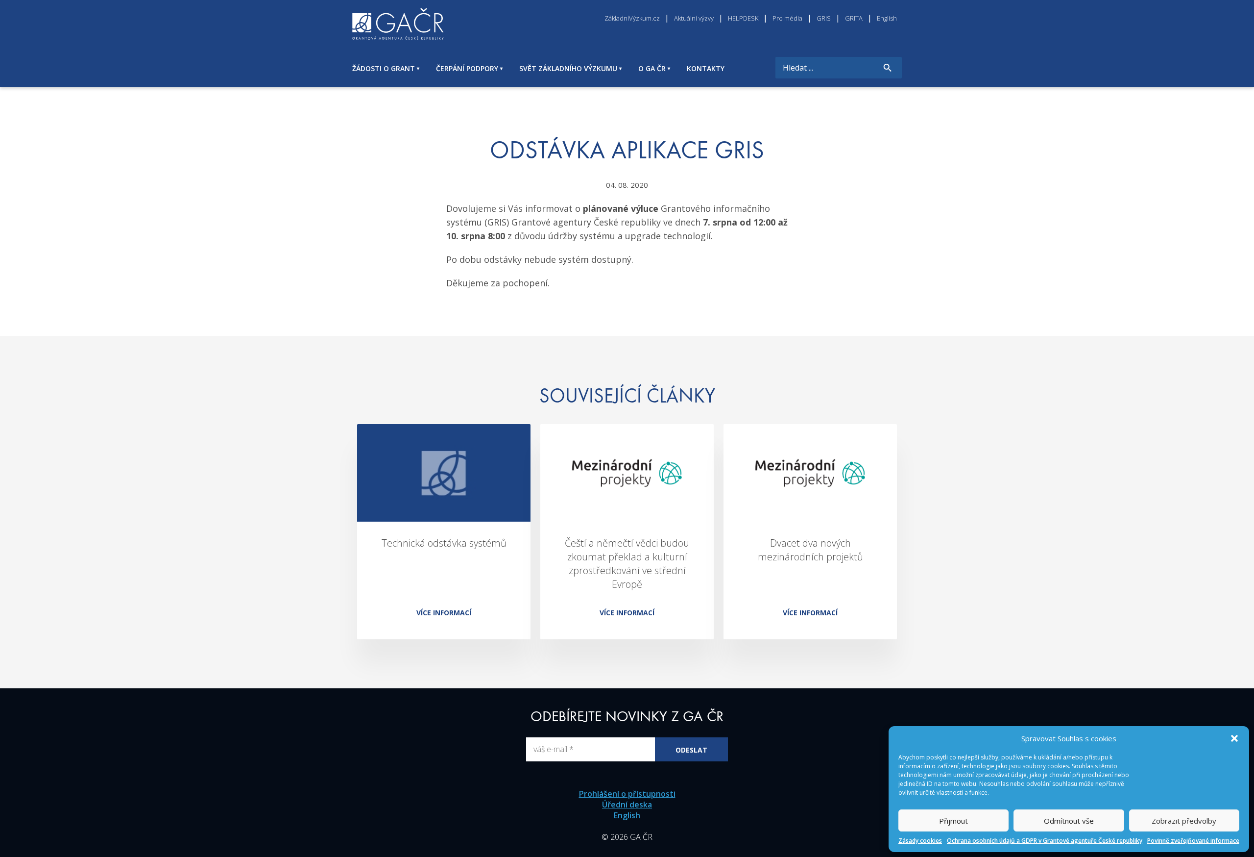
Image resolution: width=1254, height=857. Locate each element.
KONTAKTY (705, 68)
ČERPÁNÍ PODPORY (467, 68)
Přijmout (953, 821)
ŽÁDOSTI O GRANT (383, 68)
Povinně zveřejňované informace (1193, 840)
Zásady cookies (920, 840)
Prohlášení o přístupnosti (627, 793)
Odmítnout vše (1069, 821)
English (627, 815)
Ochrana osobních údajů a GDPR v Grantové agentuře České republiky (1044, 840)
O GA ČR (652, 68)
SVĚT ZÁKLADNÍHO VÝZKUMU (568, 68)
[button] (1234, 738)
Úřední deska (627, 804)
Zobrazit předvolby (1184, 821)
